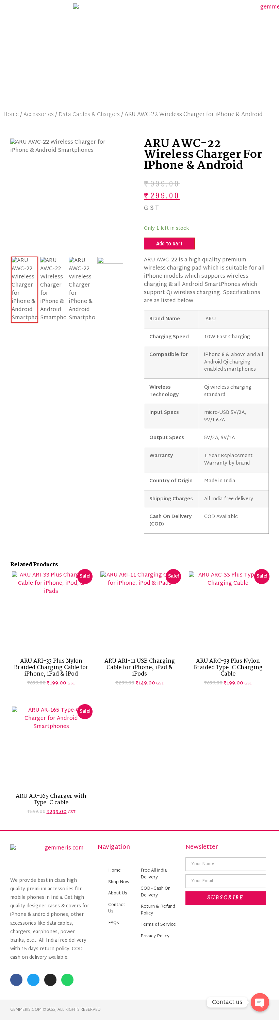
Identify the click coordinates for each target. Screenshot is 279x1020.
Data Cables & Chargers (89, 115)
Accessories (38, 115)
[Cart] (244, 53)
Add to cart (169, 243)
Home (11, 115)
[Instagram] (50, 980)
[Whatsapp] (67, 980)
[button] (35, 53)
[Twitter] (33, 980)
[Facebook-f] (16, 980)
